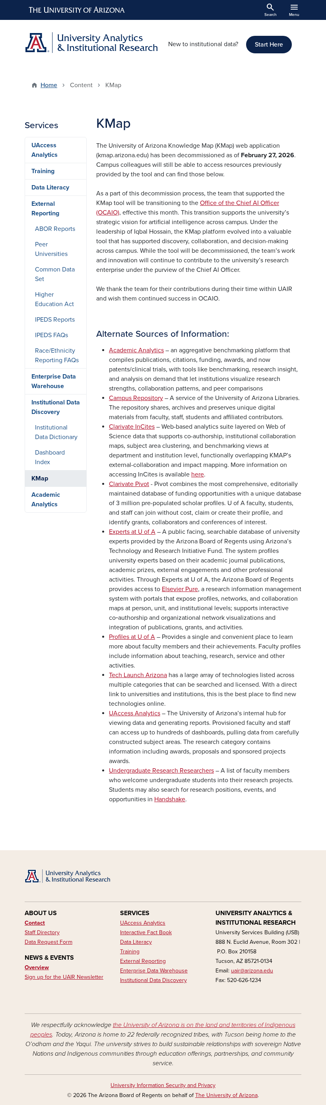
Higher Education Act (54, 299)
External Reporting (45, 208)
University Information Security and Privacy (163, 1085)
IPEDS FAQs (51, 335)
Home (49, 85)
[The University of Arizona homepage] (77, 10)
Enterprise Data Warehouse (53, 381)
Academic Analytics (45, 499)
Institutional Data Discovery (55, 407)
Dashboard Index (50, 457)
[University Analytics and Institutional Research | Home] (91, 42)
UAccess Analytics (44, 150)
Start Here (269, 45)
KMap (39, 478)
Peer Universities (51, 249)
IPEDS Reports (55, 320)
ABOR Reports (55, 229)
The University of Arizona (226, 1095)
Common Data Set (55, 274)
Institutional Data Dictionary (56, 432)
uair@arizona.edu (252, 970)
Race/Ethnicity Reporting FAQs (57, 355)
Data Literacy (50, 187)
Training (42, 171)
